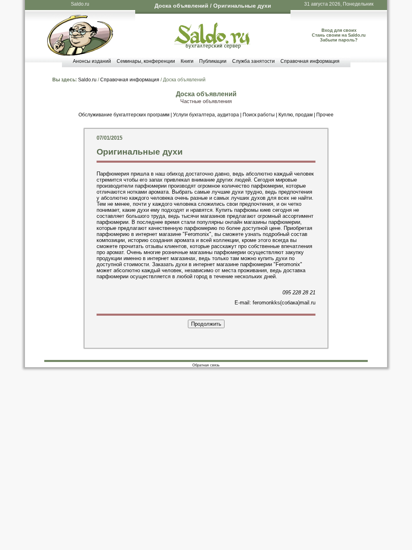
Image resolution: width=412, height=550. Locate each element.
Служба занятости (253, 61)
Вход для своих (338, 30)
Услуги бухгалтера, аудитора (206, 115)
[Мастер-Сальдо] (80, 53)
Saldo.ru (80, 4)
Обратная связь (206, 365)
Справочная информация (310, 61)
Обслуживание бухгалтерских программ (123, 115)
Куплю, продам (295, 115)
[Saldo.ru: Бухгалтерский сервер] (212, 46)
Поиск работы (259, 115)
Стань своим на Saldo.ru (339, 35)
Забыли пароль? (339, 39)
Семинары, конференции (146, 61)
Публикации (213, 61)
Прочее (325, 115)
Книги (187, 61)
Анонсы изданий (92, 61)
